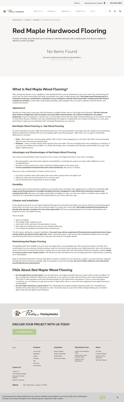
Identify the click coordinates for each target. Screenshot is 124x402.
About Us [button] (37, 11)
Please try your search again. (62, 60)
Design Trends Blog (59, 353)
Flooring (27, 20)
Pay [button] (92, 11)
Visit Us (77, 3)
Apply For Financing (18, 380)
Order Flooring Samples (19, 373)
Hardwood (36, 20)
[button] (110, 11)
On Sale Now (37, 365)
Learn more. (68, 398)
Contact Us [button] (80, 11)
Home (14, 347)
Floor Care (36, 363)
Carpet (35, 356)
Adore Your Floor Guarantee (100, 356)
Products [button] (51, 11)
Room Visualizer (58, 351)
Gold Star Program (101, 360)
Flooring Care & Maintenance (79, 360)
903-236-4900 (116, 3)
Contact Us (15, 371)
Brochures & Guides (60, 358)
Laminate (36, 358)
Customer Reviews (101, 353)
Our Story (98, 351)
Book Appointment (25, 332)
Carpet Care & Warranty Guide (82, 352)
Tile (34, 360)
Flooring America (17, 20)
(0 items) (120, 11)
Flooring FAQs (58, 356)
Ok (102, 397)
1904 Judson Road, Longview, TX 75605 (35, 385)
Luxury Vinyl (36, 351)
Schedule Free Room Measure (18, 376)
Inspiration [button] (65, 11)
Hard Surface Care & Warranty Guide (81, 356)
